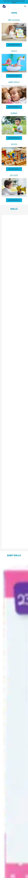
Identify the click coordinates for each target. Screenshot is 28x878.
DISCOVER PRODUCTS (14, 45)
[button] (25, 6)
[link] (4, 6)
